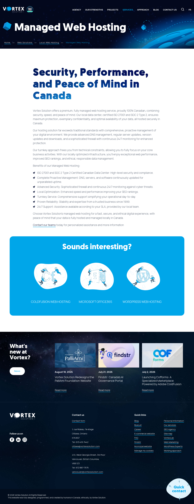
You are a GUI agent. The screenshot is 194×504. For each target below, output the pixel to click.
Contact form (78, 420)
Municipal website (143, 446)
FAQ (136, 437)
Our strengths (94, 9)
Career (137, 429)
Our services (170, 425)
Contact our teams (44, 225)
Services (128, 9)
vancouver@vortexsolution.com (87, 472)
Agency (76, 9)
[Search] (182, 10)
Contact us (170, 9)
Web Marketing (171, 442)
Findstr (137, 442)
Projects (112, 9)
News (17, 371)
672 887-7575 (82, 467)
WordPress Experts (173, 446)
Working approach (172, 450)
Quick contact (179, 489)
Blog (156, 9)
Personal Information (174, 420)
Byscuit (138, 425)
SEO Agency (170, 429)
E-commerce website (144, 433)
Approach (143, 9)
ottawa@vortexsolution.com (86, 446)
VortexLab (169, 437)
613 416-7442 (82, 442)
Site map (168, 433)
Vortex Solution (99, 497)
